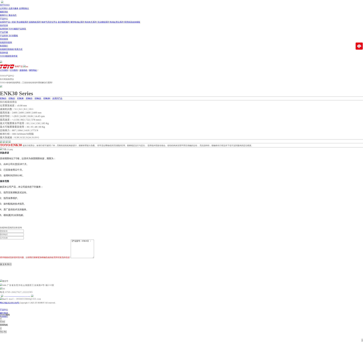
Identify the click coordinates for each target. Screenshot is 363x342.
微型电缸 (33, 70)
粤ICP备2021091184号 (10, 303)
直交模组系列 (64, 22)
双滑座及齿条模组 (132, 22)
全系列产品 (57, 98)
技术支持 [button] (4, 25)
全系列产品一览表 (8, 22)
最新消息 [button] (4, 12)
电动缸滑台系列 (117, 22)
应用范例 (4, 29)
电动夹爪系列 (91, 22)
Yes (1, 332)
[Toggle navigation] (0, 2)
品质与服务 (13, 8)
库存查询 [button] (4, 39)
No (5, 332)
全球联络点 (24, 8)
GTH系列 (4, 70)
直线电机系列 (35, 22)
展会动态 (12, 15)
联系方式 (18, 49)
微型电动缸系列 (77, 22)
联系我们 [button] (4, 46)
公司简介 (4, 8)
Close (2, 321)
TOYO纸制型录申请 (8, 56)
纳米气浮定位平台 (49, 22)
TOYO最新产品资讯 (17, 29)
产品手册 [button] (4, 32)
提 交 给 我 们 (5, 264)
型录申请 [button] (4, 53)
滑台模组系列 (22, 22)
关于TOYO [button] (5, 5)
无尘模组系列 (103, 22)
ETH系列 (14, 70)
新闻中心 (4, 15)
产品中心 (4, 310)
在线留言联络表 (7, 49)
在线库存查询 (6, 42)
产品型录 (4, 36)
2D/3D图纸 (13, 36)
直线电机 (23, 70)
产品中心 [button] (4, 19)
